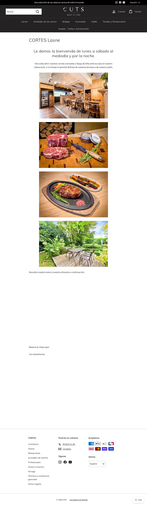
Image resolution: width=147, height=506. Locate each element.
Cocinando (80, 21)
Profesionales (34, 462)
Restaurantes (34, 453)
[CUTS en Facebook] (65, 462)
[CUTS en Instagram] (59, 462)
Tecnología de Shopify (79, 500)
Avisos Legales (34, 484)
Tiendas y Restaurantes (114, 21)
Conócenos (33, 444)
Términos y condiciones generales (38, 478)
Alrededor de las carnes (45, 21)
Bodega (66, 21)
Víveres (31, 448)
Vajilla (94, 21)
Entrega (31, 471)
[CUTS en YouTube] (70, 462)
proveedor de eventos (38, 457)
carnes (24, 21)
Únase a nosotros (36, 467)
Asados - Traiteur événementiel (73, 29)
